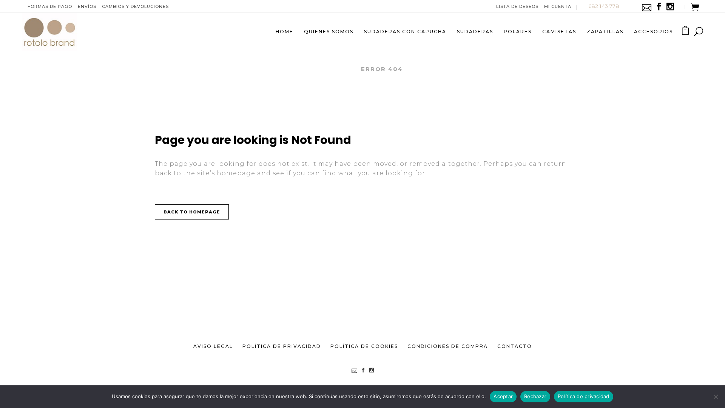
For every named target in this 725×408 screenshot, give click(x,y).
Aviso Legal (213, 346)
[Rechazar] (715, 396)
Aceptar (503, 396)
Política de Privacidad (281, 346)
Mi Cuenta (557, 6)
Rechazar (535, 396)
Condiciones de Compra (447, 346)
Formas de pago (50, 6)
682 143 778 (603, 6)
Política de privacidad (583, 396)
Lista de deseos (517, 6)
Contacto (514, 346)
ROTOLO (337, 69)
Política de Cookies (364, 346)
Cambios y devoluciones (135, 6)
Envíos (87, 6)
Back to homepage (192, 212)
